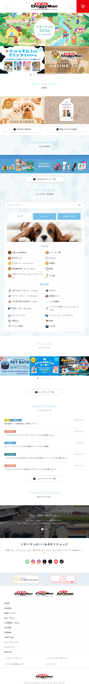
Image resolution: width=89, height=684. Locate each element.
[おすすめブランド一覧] (44, 164)
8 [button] (55, 75)
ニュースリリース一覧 (46, 479)
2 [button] (34, 75)
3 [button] (37, 75)
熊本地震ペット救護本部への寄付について (20, 424)
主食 (20, 252)
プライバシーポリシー (14, 658)
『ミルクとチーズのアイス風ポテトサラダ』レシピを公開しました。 (31, 469)
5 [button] (44, 75)
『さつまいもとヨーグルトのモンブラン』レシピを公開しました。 (30, 435)
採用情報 (7, 632)
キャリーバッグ (18, 315)
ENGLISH (8, 652)
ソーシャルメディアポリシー (56, 658)
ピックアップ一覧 (46, 392)
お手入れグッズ (25, 291)
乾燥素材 (23, 269)
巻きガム (17, 258)
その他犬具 (24, 301)
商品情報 (7, 608)
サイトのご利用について (15, 664)
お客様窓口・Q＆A (11, 623)
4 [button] (41, 75)
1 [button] (30, 75)
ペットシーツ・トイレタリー (61, 315)
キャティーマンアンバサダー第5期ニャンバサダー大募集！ (27, 446)
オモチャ (53, 291)
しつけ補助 (54, 301)
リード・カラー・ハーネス (24, 296)
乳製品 (52, 263)
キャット (44, 216)
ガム (52, 258)
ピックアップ (9, 647)
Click (46, 529)
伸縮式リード (54, 296)
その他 (52, 276)
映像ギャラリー (10, 613)
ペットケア (64, 308)
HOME (7, 603)
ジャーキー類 (54, 252)
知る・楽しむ (9, 618)
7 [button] (51, 75)
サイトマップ (51, 664)
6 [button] (48, 75)
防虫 (22, 308)
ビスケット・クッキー (22, 263)
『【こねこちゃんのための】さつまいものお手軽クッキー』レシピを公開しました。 (37, 458)
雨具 (51, 321)
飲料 (51, 269)
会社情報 (7, 628)
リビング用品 (17, 326)
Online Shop (9, 637)
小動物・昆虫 (69, 216)
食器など (15, 321)
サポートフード (27, 275)
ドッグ (20, 216)
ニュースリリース (11, 642)
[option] (22, 60)
